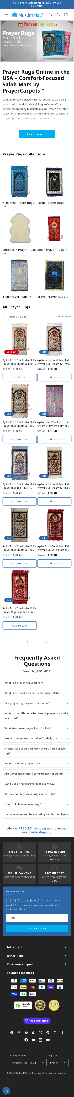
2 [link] (46, 642)
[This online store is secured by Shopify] (23, 1008)
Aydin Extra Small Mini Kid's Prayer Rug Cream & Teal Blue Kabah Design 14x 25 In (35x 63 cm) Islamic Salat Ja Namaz (19, 424)
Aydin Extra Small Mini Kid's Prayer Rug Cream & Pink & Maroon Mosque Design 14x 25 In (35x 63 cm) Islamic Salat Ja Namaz (54, 486)
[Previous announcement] (6, 4)
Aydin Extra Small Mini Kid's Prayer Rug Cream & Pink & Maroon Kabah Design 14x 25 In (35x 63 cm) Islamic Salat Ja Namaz (19, 362)
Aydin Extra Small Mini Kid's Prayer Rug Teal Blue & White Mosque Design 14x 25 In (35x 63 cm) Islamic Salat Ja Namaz (19, 486)
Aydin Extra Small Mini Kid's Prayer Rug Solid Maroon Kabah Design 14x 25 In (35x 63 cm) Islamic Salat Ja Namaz (54, 548)
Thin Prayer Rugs (15, 297)
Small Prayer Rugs (50, 250)
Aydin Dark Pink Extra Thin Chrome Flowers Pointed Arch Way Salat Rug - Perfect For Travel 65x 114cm (53, 424)
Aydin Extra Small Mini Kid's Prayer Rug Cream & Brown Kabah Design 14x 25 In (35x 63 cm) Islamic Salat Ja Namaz (54, 362)
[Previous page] (27, 642)
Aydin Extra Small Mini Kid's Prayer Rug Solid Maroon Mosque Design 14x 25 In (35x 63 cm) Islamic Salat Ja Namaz (19, 610)
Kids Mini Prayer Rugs (18, 203)
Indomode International (44, 1073)
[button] (7, 14)
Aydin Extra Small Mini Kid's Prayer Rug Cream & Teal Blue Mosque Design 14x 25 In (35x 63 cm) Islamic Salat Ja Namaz (19, 548)
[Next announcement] (67, 4)
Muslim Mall (21, 1073)
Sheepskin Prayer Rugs (19, 250)
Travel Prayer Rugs (51, 297)
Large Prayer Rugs (50, 203)
